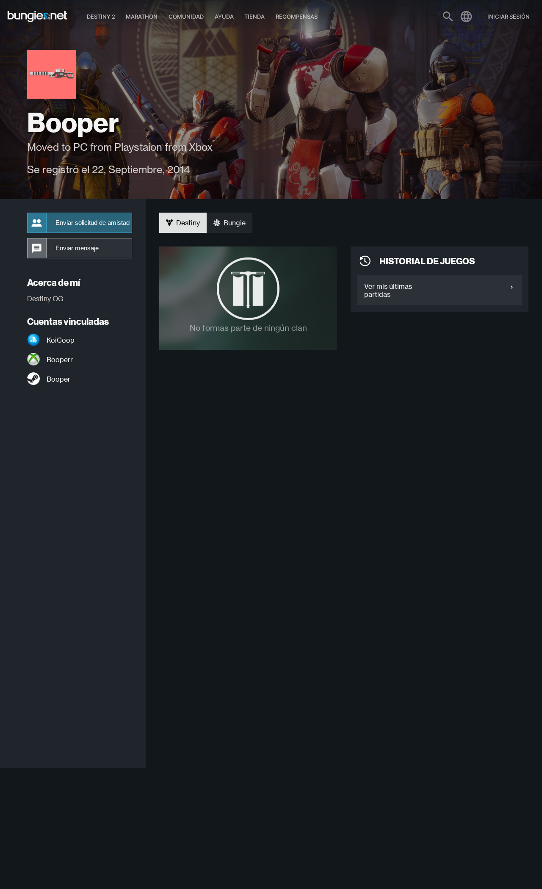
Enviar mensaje (77, 248)
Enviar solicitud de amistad (92, 222)
